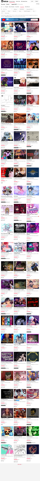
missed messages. (30, 105)
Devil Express (29, 159)
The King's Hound (4, 399)
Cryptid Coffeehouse (18, 177)
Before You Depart (30, 454)
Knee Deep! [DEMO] (5, 252)
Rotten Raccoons (16, 71)
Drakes (2, 383)
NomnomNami (3, 198)
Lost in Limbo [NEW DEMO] (19, 307)
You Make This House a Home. (6, 177)
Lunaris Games (16, 107)
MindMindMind (29, 436)
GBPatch (2, 35)
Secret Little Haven (4, 233)
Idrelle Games (29, 89)
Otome (9, 11)
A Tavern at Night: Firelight (19, 289)
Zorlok (28, 307)
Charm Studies (16, 381)
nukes (15, 180)
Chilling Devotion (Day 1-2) (6, 123)
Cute (33, 11)
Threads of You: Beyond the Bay (32, 123)
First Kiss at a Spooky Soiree (6, 362)
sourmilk (15, 402)
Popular (6, 6)
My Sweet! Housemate (18, 399)
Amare (20, 11)
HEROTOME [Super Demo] (19, 271)
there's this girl (29, 325)
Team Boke (15, 420)
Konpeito (15, 458)
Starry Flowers (29, 196)
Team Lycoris (29, 457)
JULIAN (2, 179)
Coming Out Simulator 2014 (32, 141)
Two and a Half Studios (17, 35)
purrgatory (3, 105)
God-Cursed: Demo (30, 177)
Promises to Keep (4, 141)
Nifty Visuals (16, 346)
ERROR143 (3, 87)
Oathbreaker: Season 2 (5, 418)
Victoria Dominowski (4, 235)
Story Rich (14, 11)
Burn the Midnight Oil (18, 436)
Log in (32, 1)
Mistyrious (15, 364)
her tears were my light (18, 141)
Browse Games (12, 1)
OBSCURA (16, 69)
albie (27, 310)
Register (36, 1)
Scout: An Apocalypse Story (19, 123)
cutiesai (28, 35)
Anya (15, 125)
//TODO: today (4, 454)
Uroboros (15, 362)
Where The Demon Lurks (18, 418)
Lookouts (28, 69)
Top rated (22, 6)
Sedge (28, 401)
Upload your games (8, 16)
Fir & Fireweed (16, 162)
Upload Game (24, 1)
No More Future (30, 399)
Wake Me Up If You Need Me (32, 344)
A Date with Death (17, 32)
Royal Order (16, 344)
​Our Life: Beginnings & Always (6, 32)
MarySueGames (29, 217)
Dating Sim (3, 11)
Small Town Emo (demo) (31, 381)
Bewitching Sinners (30, 271)
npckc (2, 216)
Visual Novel (22, 9)
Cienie (15, 325)
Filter (38, 3)
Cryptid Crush (29, 252)
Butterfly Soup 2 (4, 159)
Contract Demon (17, 214)
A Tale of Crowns (4, 69)
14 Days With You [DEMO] (31, 32)
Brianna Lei (28, 53)
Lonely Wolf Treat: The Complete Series (18, 253)
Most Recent (27, 6)
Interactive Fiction (29, 9)
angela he (28, 107)
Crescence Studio (16, 198)
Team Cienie (16, 328)
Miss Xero (28, 273)
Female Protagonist (27, 11)
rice (27, 346)
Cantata (15, 159)
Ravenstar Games (16, 310)
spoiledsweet (29, 365)
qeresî (2, 71)
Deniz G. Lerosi (16, 235)
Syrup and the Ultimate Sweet (6, 196)
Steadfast (3, 381)
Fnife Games (29, 383)
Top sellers (17, 6)
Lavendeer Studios (30, 125)
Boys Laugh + (3, 457)
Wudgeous (15, 273)
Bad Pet (28, 162)
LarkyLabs (2, 346)
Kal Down (2, 401)
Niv (1, 107)
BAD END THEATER (4, 325)
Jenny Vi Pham (3, 89)
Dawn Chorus (16, 87)
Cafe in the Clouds (30, 289)
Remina (2, 125)
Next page (19, 464)
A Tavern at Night (4, 271)
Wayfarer (28, 87)
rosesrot (15, 53)
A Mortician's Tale (4, 289)
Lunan (28, 180)
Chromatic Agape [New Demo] (19, 233)
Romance (15, 9)
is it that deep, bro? (4, 436)
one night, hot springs (5, 214)
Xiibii (27, 420)
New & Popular (11, 6)
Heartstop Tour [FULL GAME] (6, 307)
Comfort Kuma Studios (4, 254)
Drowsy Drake (29, 254)
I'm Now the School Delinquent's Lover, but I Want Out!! (20, 455)
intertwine (16, 196)
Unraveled (29, 418)
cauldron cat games (4, 273)
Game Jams (18, 1)
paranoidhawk (29, 71)
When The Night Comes (18, 105)
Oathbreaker (3, 344)
